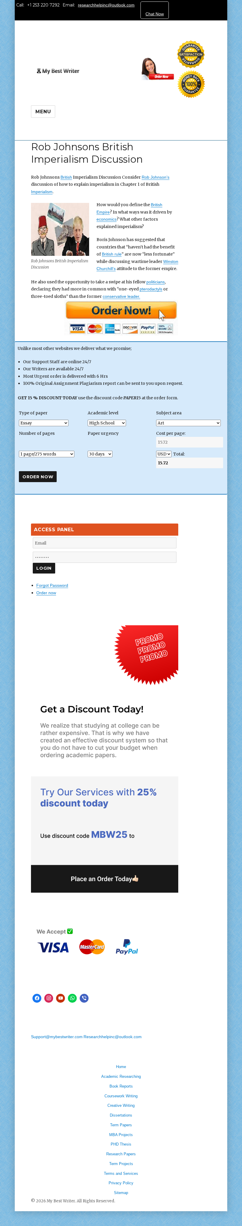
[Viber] (84, 998)
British (66, 177)
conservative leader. (121, 296)
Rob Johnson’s (155, 177)
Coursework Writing (121, 1096)
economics (107, 219)
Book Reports (121, 1086)
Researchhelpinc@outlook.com (113, 1036)
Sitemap (121, 1193)
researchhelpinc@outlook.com (106, 5)
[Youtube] (60, 998)
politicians (155, 282)
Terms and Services (121, 1173)
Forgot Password (52, 585)
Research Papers (121, 1154)
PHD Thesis (121, 1144)
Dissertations (121, 1115)
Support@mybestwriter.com (57, 1036)
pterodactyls (151, 289)
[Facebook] (37, 998)
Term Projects (121, 1164)
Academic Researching (121, 1076)
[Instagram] (49, 998)
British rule (112, 254)
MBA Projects (121, 1135)
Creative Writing (121, 1105)
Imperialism (42, 191)
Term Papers (121, 1125)
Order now (46, 592)
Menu (43, 111)
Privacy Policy (121, 1183)
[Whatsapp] (72, 998)
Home (121, 1067)
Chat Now (154, 14)
